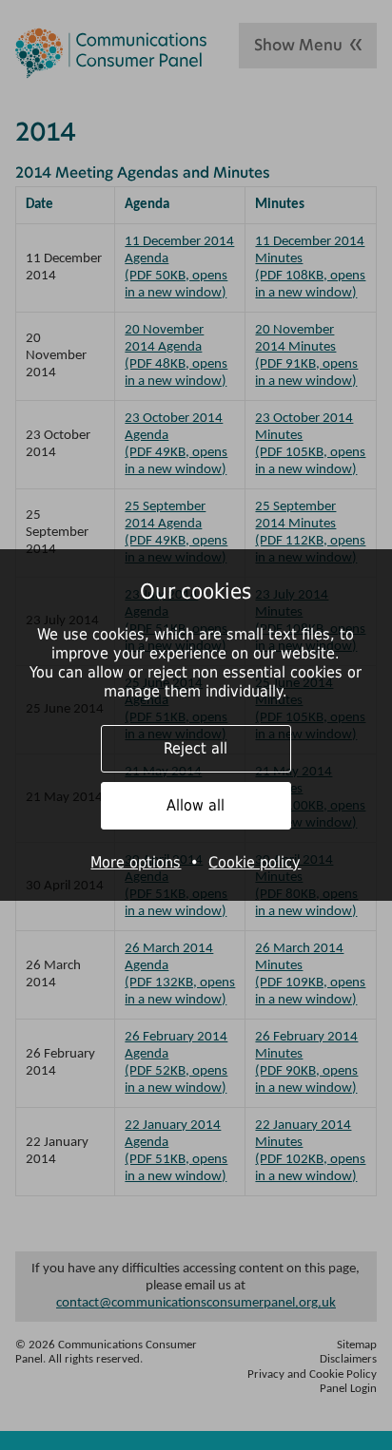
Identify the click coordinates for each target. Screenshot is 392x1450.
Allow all (196, 805)
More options (135, 862)
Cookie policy (254, 862)
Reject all (195, 748)
